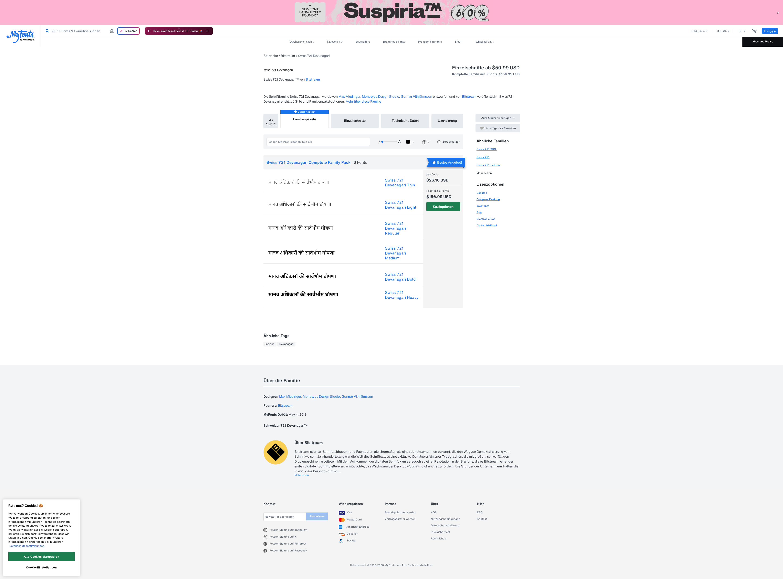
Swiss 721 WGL (487, 149)
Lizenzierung (447, 120)
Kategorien (333, 41)
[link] (46, 31)
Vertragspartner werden (400, 519)
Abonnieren (317, 516)
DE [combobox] (740, 31)
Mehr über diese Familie (363, 101)
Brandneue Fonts (394, 42)
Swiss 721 (483, 157)
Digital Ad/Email (487, 225)
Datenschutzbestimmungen (26, 546)
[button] (778, 12)
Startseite (270, 55)
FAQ (479, 512)
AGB (434, 512)
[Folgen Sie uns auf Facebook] (266, 551)
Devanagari (286, 344)
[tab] (270, 121)
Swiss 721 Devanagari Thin (400, 182)
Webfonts (483, 206)
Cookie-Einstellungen (41, 567)
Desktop (482, 193)
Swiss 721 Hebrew (488, 165)
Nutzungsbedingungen (445, 519)
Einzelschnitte (355, 120)
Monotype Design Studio (380, 96)
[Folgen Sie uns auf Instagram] (266, 530)
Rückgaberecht (440, 532)
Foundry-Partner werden (400, 512)
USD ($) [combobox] (722, 31)
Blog (457, 41)
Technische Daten (405, 120)
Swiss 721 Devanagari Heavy (401, 295)
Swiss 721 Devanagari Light (400, 204)
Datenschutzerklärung (445, 525)
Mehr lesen (301, 475)
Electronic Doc (486, 219)
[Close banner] (207, 31)
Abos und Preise (762, 41)
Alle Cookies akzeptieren (41, 557)
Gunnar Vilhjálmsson (416, 96)
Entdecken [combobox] (698, 31)
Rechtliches (438, 538)
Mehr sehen (484, 173)
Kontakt (482, 519)
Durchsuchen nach (301, 41)
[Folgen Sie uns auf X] (266, 537)
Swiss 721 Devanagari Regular (395, 228)
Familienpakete (304, 119)
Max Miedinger (349, 96)
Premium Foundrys (430, 42)
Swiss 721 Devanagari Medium (395, 253)
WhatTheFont (484, 41)
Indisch (269, 344)
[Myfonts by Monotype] (20, 36)
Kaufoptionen (443, 206)
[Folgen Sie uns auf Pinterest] (266, 544)
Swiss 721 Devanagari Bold (400, 276)
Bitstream (288, 55)
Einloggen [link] (770, 31)
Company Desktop (488, 199)
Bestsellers (362, 42)
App (479, 212)
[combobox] (91, 31)
